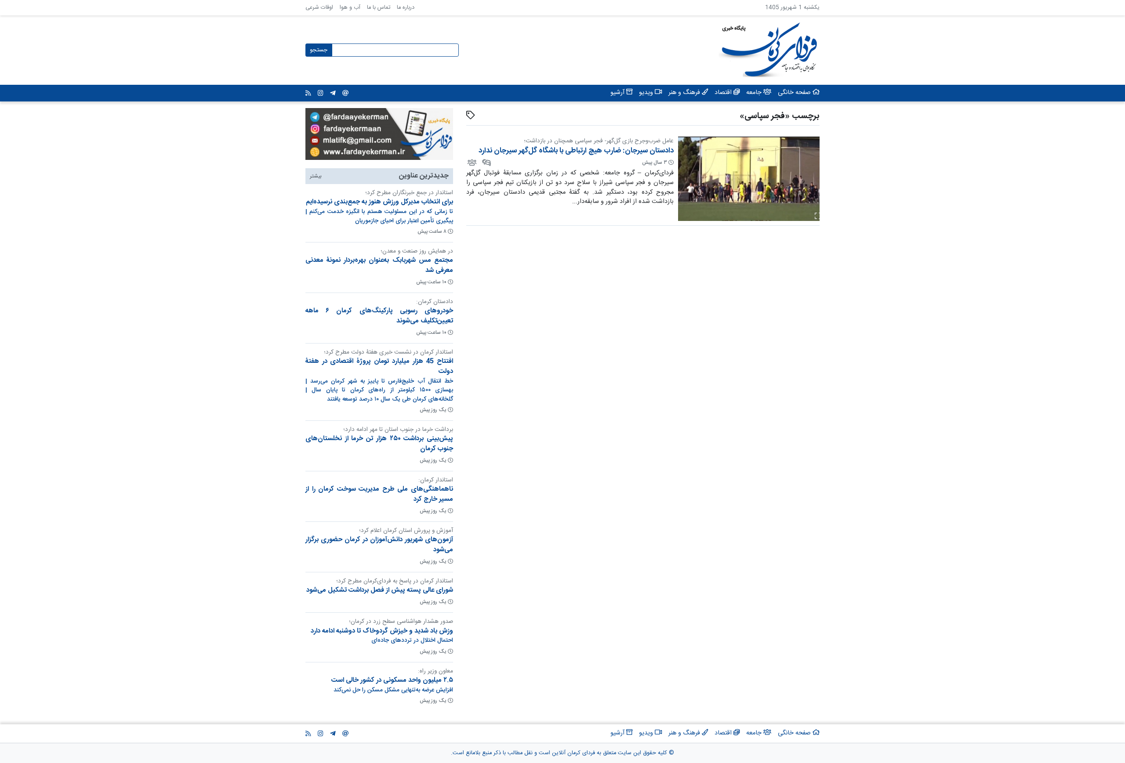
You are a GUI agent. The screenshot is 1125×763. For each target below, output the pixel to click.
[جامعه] (471, 162)
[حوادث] (486, 162)
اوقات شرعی (319, 7)
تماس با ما (378, 7)
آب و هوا (350, 7)
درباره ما (405, 7)
